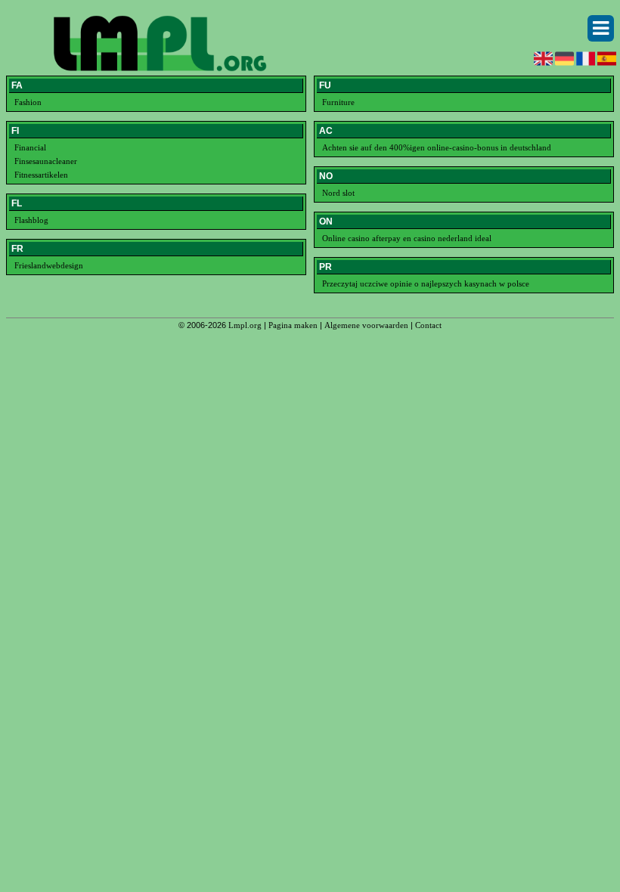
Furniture (338, 102)
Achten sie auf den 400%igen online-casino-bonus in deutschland (436, 147)
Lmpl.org (245, 325)
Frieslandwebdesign (48, 265)
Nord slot (338, 192)
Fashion (28, 102)
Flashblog (31, 220)
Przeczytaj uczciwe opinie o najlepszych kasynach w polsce (425, 283)
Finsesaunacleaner (45, 161)
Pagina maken (293, 325)
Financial (30, 147)
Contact (428, 325)
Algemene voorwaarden (366, 325)
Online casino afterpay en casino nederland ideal (406, 238)
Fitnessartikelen (41, 174)
